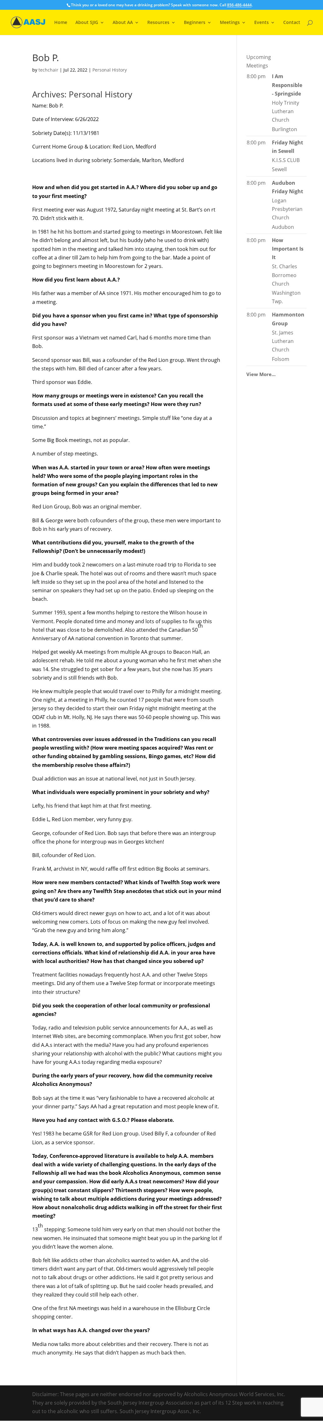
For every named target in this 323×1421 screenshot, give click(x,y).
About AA (123, 22)
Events (261, 22)
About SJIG (86, 22)
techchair (48, 70)
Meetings (230, 22)
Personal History (109, 70)
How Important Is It (287, 249)
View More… (261, 374)
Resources (158, 22)
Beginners (194, 22)
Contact (291, 22)
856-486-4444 (239, 5)
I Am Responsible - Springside (287, 85)
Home (60, 22)
